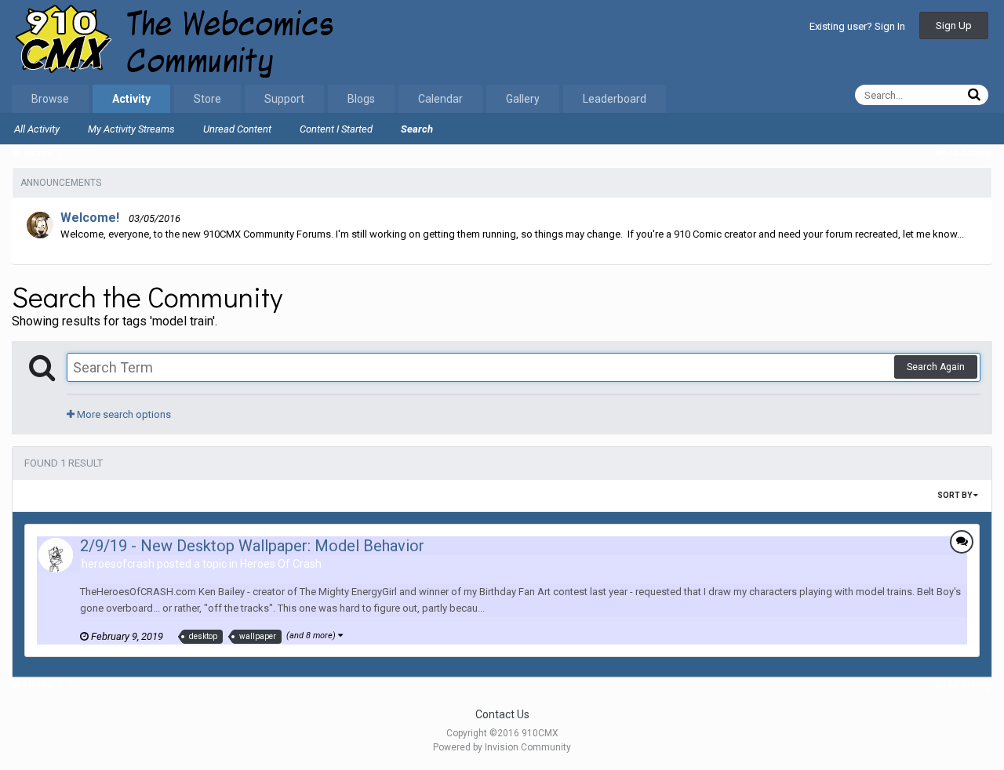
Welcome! (89, 217)
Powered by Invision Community (502, 747)
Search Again (936, 366)
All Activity (37, 129)
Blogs (361, 99)
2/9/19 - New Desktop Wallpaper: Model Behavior (252, 545)
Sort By (955, 495)
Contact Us (502, 714)
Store (207, 99)
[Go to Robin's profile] (40, 225)
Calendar (440, 99)
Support (284, 99)
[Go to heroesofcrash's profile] (55, 555)
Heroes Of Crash (281, 564)
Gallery (523, 99)
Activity (131, 99)
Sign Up (954, 25)
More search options (123, 414)
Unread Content (237, 129)
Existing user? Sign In (857, 26)
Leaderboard (614, 99)
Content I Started (336, 129)
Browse (50, 99)
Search (417, 129)
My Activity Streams (131, 129)
